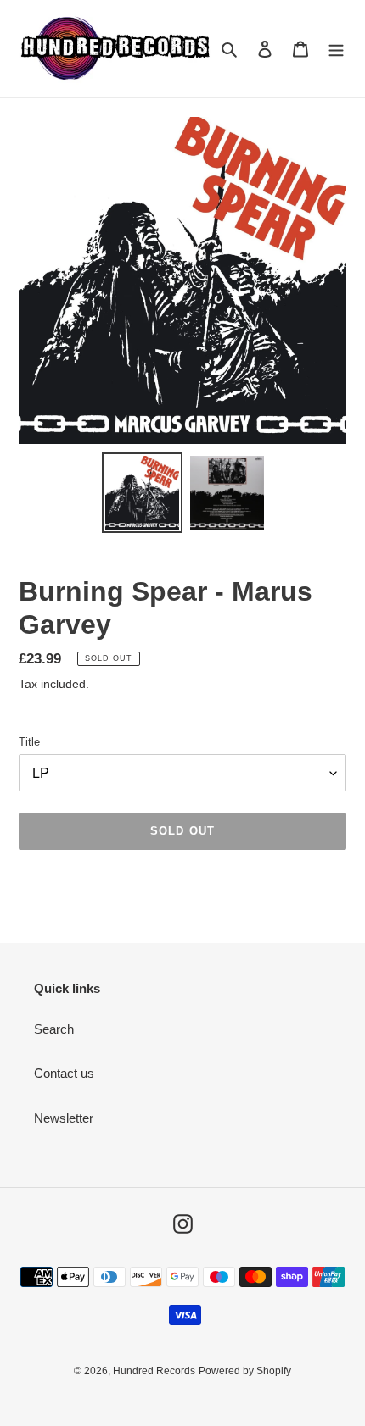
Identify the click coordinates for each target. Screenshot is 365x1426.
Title (29, 741)
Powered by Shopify (245, 1371)
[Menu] (336, 49)
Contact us (64, 1073)
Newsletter (63, 1118)
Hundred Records (154, 1371)
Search (54, 1029)
